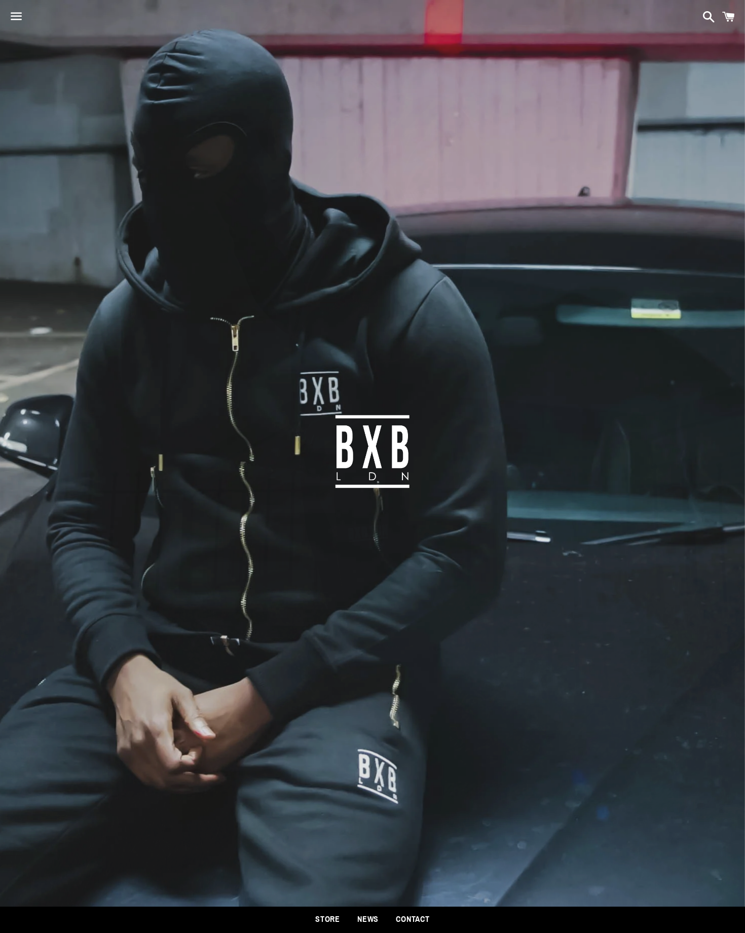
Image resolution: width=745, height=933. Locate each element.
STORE (327, 919)
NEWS (368, 919)
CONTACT (413, 919)
